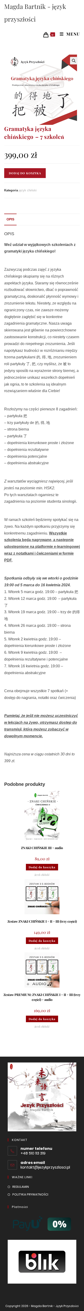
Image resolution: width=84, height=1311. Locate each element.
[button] (73, 60)
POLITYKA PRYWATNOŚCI (30, 1194)
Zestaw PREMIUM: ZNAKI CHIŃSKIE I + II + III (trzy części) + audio (42, 997)
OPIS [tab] (10, 219)
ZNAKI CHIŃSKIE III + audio (42, 848)
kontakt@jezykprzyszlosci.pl (45, 1167)
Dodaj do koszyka (25, 173)
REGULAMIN (20, 1187)
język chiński (28, 190)
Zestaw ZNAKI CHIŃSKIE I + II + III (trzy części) (42, 921)
